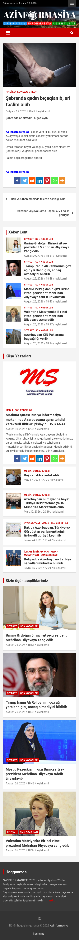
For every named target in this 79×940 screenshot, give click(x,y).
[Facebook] (17, 180)
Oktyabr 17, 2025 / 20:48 (20, 111)
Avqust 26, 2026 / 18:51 (38, 255)
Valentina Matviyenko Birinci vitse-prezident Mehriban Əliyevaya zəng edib (45, 316)
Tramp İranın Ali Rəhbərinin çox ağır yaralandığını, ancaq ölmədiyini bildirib (47, 270)
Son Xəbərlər (27, 91)
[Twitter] (24, 180)
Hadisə (11, 91)
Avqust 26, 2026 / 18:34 (38, 343)
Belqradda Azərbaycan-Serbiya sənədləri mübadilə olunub (47, 561)
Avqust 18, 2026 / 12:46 (20, 428)
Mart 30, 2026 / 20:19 (37, 511)
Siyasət (29, 239)
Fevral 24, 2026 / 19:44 (37, 540)
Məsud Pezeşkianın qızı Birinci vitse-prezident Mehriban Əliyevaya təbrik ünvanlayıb (47, 293)
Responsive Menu (72, 3)
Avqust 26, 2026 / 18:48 (38, 278)
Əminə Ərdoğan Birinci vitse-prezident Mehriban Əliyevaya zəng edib (46, 247)
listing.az (38, 933)
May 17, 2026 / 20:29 (36, 479)
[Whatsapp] (54, 180)
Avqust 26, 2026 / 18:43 (38, 301)
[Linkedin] (39, 180)
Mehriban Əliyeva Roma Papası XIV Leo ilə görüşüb (43, 213)
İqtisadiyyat (32, 523)
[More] (62, 180)
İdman (28, 551)
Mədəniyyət (31, 555)
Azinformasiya (59, 925)
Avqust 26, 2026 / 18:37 (38, 324)
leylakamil (44, 111)
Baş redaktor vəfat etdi (41, 475)
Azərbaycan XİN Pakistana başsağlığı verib (44, 336)
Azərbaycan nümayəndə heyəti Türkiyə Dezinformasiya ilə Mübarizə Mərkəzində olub (47, 503)
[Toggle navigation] (8, 32)
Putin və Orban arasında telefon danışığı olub (37, 199)
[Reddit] (32, 180)
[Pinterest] (47, 180)
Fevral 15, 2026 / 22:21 (37, 567)
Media (9, 410)
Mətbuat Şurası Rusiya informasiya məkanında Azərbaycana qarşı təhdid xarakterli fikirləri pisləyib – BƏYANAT (36, 419)
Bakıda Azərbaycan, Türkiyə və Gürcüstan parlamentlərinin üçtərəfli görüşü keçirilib (47, 531)
